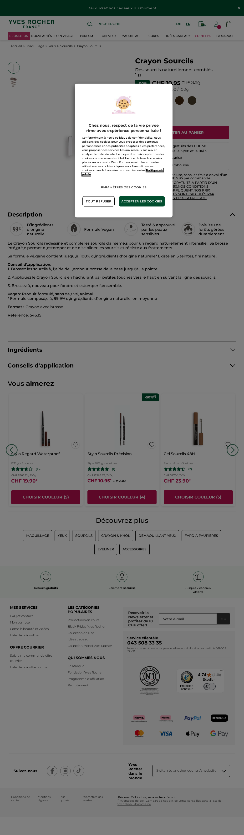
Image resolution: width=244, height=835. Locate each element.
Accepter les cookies (141, 201)
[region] (124, 151)
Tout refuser (99, 201)
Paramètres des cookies (124, 187)
